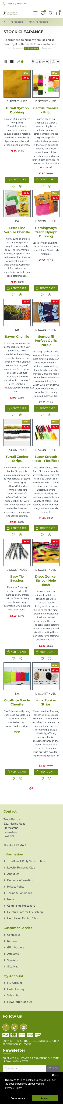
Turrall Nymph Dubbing (17, 110)
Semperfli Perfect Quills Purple (46, 341)
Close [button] (55, 1075)
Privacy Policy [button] (13, 1087)
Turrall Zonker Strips (17, 459)
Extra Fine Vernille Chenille (17, 230)
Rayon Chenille (17, 337)
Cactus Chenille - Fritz (45, 110)
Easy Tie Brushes (17, 579)
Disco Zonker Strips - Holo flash (46, 581)
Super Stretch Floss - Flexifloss (45, 459)
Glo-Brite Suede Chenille (17, 702)
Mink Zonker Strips (46, 702)
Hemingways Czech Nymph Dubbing (45, 232)
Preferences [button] (18, 1098)
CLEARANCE (17, 22)
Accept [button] (45, 1098)
